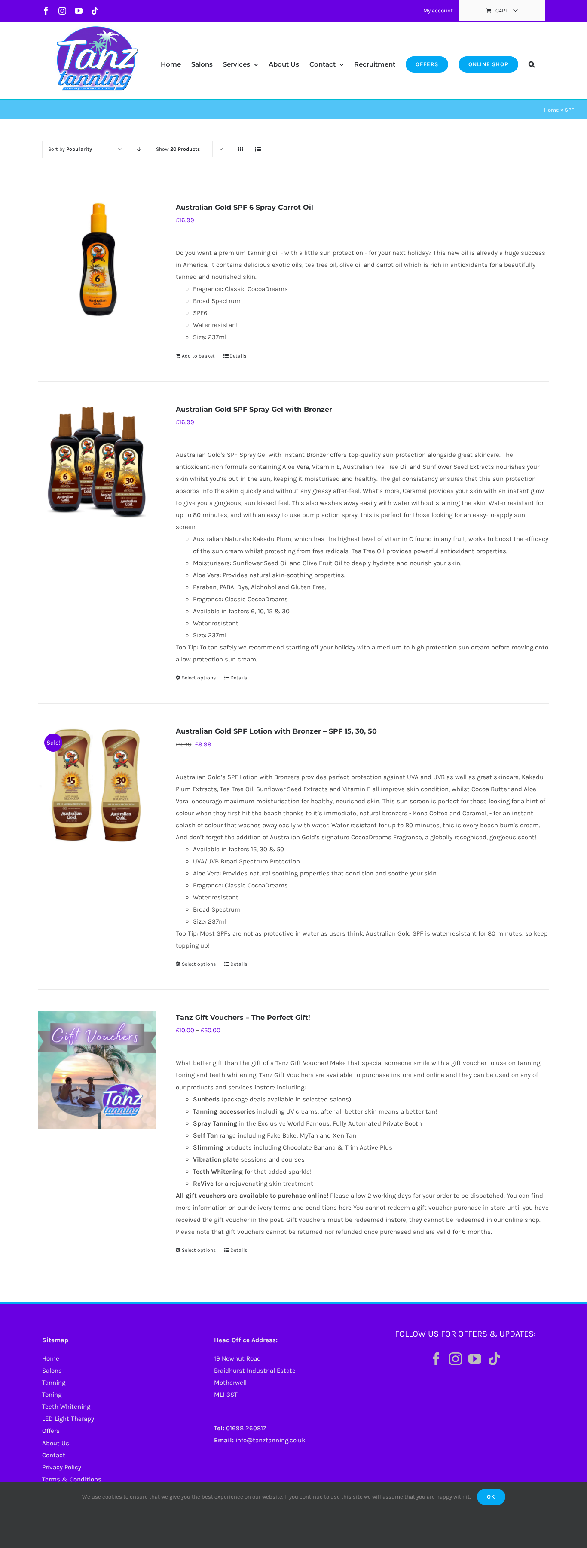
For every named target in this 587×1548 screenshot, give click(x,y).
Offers (51, 1431)
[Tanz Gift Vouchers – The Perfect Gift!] (97, 1070)
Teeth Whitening (66, 1406)
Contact (53, 1455)
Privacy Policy (61, 1467)
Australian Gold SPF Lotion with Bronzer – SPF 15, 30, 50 (276, 731)
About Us (55, 1443)
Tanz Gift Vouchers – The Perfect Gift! (243, 1017)
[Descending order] (139, 149)
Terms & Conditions (71, 1479)
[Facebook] (436, 1358)
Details (237, 356)
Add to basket (198, 356)
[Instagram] (455, 1358)
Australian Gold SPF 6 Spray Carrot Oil (244, 207)
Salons (52, 1370)
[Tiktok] (494, 1358)
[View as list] (257, 149)
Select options (199, 678)
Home (551, 110)
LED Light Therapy (68, 1419)
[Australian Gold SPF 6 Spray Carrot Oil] (97, 260)
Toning (51, 1394)
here (345, 1207)
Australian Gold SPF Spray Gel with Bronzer (254, 409)
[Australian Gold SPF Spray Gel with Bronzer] (97, 462)
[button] (532, 56)
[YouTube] (474, 1358)
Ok (491, 1496)
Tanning (53, 1382)
